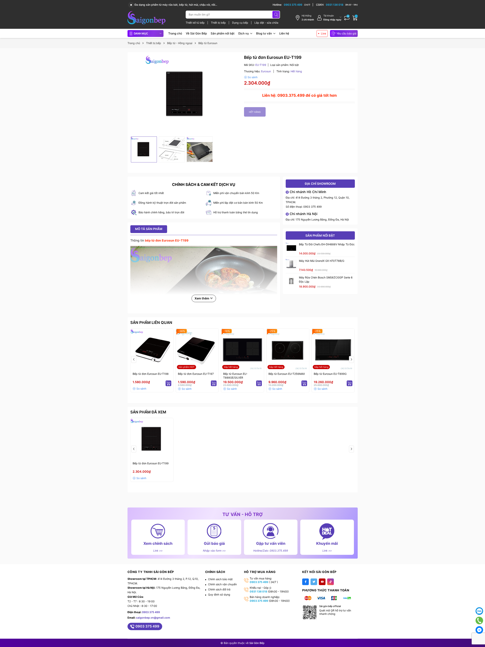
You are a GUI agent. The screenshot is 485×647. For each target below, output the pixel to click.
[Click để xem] (185, 95)
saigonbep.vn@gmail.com (153, 617)
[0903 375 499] (293, 5)
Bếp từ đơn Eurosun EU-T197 (196, 373)
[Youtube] (322, 581)
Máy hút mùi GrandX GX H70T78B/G (321, 260)
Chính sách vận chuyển (222, 584)
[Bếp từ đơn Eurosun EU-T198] (152, 350)
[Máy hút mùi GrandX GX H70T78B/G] (291, 264)
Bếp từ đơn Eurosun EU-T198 (151, 373)
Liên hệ (284, 33)
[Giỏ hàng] (355, 17)
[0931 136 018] (337, 5)
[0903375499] (479, 620)
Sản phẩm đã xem (148, 412)
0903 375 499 (312, 206)
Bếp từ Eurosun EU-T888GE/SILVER (235, 375)
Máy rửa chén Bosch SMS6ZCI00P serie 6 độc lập (326, 279)
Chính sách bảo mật (220, 579)
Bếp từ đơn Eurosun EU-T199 (151, 463)
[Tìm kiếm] (276, 14)
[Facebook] (305, 581)
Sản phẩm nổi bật (223, 33)
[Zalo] (479, 611)
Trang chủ (175, 33)
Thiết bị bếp (219, 22)
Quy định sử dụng (219, 594)
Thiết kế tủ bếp (195, 22)
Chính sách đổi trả (219, 589)
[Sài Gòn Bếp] (146, 17)
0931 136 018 (258, 591)
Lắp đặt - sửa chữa (266, 22)
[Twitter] (314, 581)
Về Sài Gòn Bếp (196, 33)
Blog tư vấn (264, 33)
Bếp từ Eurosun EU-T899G (330, 373)
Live (323, 33)
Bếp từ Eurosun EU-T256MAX (286, 373)
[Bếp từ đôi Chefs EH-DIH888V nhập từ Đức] (291, 248)
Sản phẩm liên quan (151, 322)
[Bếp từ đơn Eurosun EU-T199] (152, 439)
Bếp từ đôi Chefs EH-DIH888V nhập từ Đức (327, 244)
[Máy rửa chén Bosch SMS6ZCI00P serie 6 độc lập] (291, 281)
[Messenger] (479, 630)
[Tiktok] (330, 581)
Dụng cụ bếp (240, 22)
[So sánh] (250, 77)
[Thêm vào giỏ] (168, 383)
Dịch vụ (244, 33)
